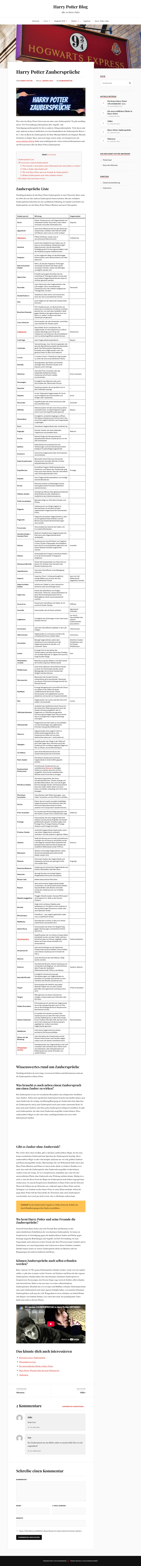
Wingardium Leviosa (22, 1049)
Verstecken (51, 154)
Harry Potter (26, 81)
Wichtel (48, 768)
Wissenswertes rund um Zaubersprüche (32, 162)
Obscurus (20, 1392)
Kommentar (22, 1479)
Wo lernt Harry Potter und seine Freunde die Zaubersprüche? (44, 172)
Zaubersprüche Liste (25, 159)
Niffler (82, 1392)
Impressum (107, 188)
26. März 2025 (35, 1451)
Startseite (35, 21)
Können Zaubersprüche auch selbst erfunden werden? (41, 175)
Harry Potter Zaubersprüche (48, 71)
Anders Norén (92, 1561)
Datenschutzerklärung (111, 183)
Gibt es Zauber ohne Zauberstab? (34, 169)
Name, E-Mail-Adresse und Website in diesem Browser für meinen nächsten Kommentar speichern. (50, 1531)
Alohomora (21, 238)
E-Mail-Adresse (60, 1506)
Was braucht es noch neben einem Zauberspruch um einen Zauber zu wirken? (50, 166)
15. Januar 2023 (46, 81)
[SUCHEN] (130, 83)
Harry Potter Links (102, 21)
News (46, 21)
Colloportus (21, 332)
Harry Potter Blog (70, 6)
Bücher (74, 21)
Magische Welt (59, 21)
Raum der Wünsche (110, 165)
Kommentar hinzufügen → (73, 1406)
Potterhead (107, 160)
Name (19, 1506)
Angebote (86, 21)
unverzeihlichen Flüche (25, 141)
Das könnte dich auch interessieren (31, 178)
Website (19, 1518)
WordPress (62, 1561)
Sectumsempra (23, 939)
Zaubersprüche (65, 81)
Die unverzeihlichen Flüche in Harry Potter (36, 1366)
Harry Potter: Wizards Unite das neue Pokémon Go (39, 1370)
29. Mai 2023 (35, 1427)
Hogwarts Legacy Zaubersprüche (32, 1357)
